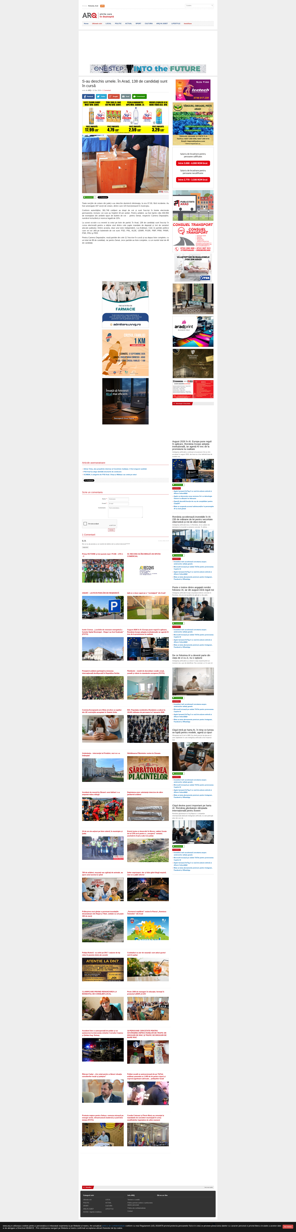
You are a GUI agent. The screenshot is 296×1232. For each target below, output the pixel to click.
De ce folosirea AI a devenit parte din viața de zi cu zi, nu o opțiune (191, 656)
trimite (111, 530)
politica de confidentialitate (113, 1226)
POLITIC (118, 23)
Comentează (89, 197)
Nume (104, 499)
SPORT (138, 23)
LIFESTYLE (175, 23)
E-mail (104, 503)
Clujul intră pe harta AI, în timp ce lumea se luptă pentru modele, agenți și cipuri (193, 731)
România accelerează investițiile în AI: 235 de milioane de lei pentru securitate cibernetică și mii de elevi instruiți (192, 519)
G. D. (84, 541)
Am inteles (288, 1227)
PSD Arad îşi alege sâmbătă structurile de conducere (102, 472)
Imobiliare (188, 23)
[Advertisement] (148, 47)
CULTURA (149, 23)
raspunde (85, 547)
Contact (130, 1211)
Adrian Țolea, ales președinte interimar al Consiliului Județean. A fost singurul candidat (115, 469)
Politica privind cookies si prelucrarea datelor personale (140, 1204)
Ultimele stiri (97, 23)
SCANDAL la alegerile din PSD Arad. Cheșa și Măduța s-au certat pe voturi (110, 474)
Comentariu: (102, 507)
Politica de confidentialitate (137, 1208)
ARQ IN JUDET (162, 23)
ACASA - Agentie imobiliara (92, 1212)
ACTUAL (128, 23)
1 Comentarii (106, 90)
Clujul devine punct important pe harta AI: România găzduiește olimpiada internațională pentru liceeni (191, 808)
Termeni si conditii (134, 1200)
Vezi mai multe (209, 1187)
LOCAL (108, 23)
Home (86, 23)
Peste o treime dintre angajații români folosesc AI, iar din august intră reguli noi (193, 588)
